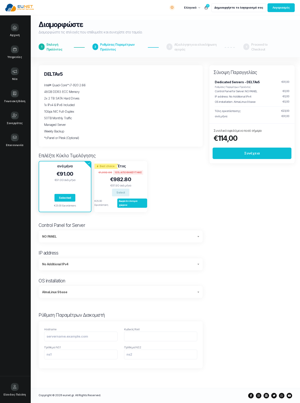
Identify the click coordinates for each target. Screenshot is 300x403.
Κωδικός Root (132, 329)
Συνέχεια (252, 153)
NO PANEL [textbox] (49, 236)
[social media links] (251, 395)
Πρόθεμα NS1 (52, 347)
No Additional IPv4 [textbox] (55, 264)
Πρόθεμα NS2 (132, 347)
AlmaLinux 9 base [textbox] (54, 292)
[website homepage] (28, 7)
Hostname (50, 329)
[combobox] (121, 236)
